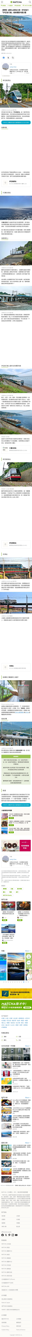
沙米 (5, 917)
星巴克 (13, 1022)
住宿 (20, 1036)
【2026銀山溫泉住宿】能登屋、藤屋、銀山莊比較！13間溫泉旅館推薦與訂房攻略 (21, 1178)
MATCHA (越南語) (6, 1268)
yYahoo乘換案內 (19, 712)
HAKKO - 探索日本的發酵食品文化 (11, 1309)
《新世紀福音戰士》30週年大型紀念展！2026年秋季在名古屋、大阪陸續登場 (21, 1072)
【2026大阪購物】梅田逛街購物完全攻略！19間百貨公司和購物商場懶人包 (21, 1117)
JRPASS (27, 1018)
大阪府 (18, 1216)
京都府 (3, 1219)
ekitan (27, 712)
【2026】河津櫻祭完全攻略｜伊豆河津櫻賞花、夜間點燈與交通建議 (19, 814)
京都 (11, 1018)
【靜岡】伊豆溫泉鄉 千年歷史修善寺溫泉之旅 (8, 912)
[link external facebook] (2, 1235)
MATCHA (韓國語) (6, 1258)
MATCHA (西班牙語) (7, 1276)
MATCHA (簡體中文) (7, 1261)
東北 (22, 1022)
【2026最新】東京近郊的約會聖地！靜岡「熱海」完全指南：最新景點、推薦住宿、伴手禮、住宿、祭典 (8, 938)
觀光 (4, 892)
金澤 (18, 1020)
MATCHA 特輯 (28, 5)
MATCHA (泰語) (6, 1254)
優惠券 (11, 5)
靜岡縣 (4, 5)
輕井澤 (14, 1020)
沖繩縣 (18, 1223)
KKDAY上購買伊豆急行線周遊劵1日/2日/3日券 (16, 122)
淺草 (21, 1025)
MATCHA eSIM (5, 1286)
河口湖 (9, 1020)
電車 (10, 892)
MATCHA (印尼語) (6, 1265)
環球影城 (21, 1018)
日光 (3, 1025)
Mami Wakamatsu (8, 940)
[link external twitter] (6, 1235)
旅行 (17, 892)
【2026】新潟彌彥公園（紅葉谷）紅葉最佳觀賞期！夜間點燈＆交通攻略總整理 (22, 1170)
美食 (5, 1036)
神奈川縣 (4, 1226)
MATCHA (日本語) (6, 1244)
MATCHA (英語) (6, 1247)
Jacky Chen (13, 67)
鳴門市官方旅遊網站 (7, 1306)
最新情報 (18, 5)
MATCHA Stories (7, 895)
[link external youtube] (16, 1235)
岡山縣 (18, 1226)
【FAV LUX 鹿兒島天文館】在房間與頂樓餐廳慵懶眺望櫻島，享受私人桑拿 (22, 1147)
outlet (12, 1025)
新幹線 (25, 1025)
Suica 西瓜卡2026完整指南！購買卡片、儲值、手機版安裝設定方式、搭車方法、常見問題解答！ (22, 1101)
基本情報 (19, 889)
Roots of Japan (6, 1302)
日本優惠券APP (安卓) (7, 1283)
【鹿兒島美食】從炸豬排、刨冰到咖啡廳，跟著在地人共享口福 (22, 1154)
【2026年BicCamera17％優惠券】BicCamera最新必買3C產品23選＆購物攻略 (22, 1109)
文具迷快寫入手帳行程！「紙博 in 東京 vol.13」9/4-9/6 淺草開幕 (21, 1087)
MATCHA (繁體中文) (7, 1251)
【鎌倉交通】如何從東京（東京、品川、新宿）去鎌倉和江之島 (22, 1132)
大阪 (7, 1018)
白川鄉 (18, 1022)
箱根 (8, 1022)
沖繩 (3, 1018)
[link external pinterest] (9, 1235)
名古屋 (15, 1018)
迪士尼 (8, 1025)
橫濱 (22, 1020)
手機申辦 (4, 1027)
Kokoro (21, 917)
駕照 (26, 1022)
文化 (20, 1040)
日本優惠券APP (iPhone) (8, 1279)
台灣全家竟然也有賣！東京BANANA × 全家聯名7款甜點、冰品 (22, 1080)
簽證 (17, 1025)
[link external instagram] (13, 1235)
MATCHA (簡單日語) (7, 1272)
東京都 (3, 1216)
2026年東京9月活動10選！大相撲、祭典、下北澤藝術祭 (21, 1162)
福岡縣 (3, 1223)
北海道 (4, 1020)
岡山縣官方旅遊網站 (7, 1299)
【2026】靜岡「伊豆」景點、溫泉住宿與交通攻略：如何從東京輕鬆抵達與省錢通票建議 (19, 829)
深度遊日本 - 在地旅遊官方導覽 (10, 1290)
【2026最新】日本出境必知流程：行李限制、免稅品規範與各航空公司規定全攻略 (22, 1125)
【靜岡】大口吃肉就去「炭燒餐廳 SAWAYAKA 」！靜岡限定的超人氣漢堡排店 (23, 914)
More (27, 951)
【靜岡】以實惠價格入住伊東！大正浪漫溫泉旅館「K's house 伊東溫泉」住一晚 (19, 822)
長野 (26, 1020)
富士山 (4, 1022)
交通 (12, 889)
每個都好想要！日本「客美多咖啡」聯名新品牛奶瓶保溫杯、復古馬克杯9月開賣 (22, 1064)
